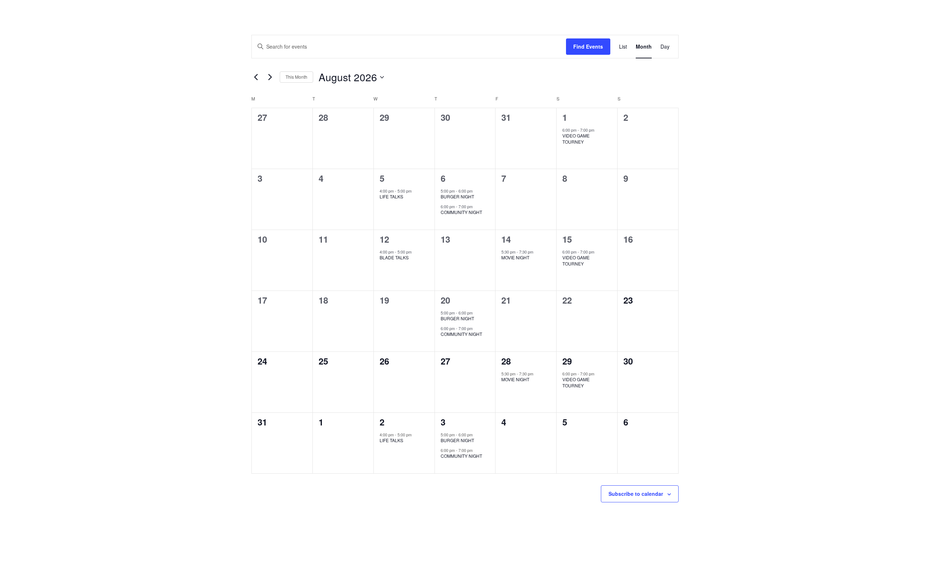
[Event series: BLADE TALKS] (415, 252)
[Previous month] (255, 77)
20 (445, 300)
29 (567, 361)
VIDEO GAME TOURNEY (576, 138)
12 (384, 239)
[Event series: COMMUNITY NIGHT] (476, 206)
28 (506, 361)
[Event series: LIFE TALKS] (415, 191)
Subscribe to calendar (635, 493)
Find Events (588, 46)
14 (506, 239)
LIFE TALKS (391, 196)
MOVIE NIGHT (515, 257)
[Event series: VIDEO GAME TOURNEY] (598, 130)
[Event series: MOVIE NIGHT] (536, 252)
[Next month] (270, 77)
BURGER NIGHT (457, 196)
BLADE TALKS (394, 257)
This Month (296, 77)
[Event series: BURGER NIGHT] (476, 191)
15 (567, 239)
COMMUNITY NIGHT (461, 212)
